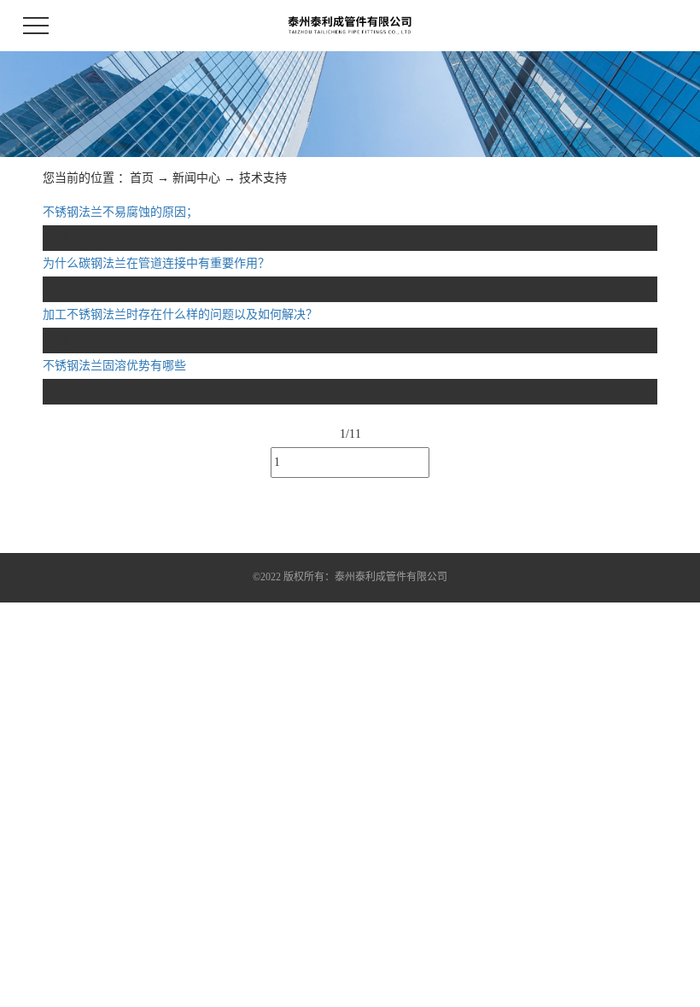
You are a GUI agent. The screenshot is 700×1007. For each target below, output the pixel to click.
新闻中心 (196, 178)
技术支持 (263, 178)
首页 (142, 178)
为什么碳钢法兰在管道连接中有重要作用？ (156, 263)
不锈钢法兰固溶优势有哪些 (114, 365)
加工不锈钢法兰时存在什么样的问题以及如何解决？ (180, 314)
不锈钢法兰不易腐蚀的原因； (120, 212)
